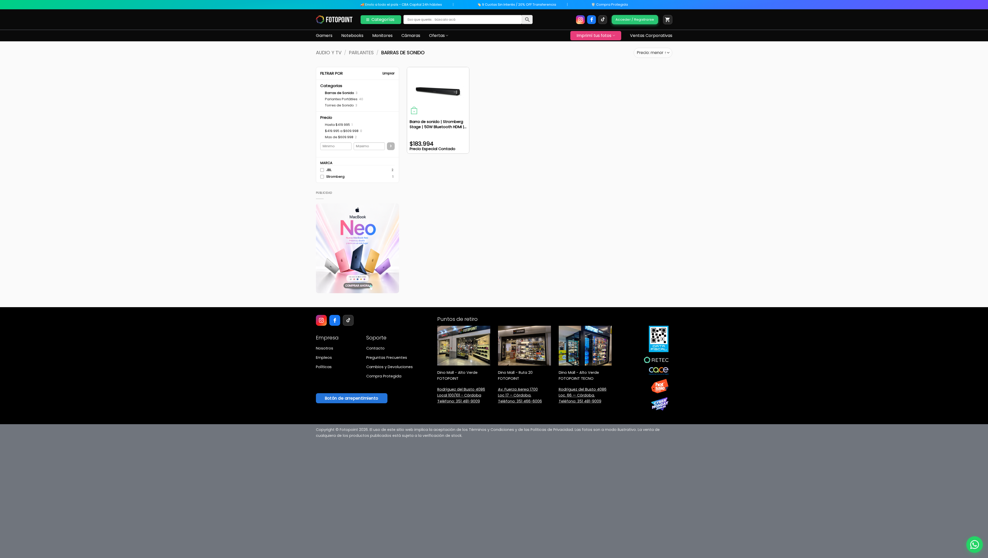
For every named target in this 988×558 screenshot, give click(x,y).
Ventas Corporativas (651, 35)
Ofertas (437, 35)
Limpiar (389, 73)
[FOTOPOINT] (334, 20)
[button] (667, 19)
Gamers (324, 35)
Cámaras (410, 35)
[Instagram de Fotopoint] (580, 19)
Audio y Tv (328, 52)
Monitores (382, 35)
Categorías (382, 19)
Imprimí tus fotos (594, 35)
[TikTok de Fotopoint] (602, 19)
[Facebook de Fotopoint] (591, 19)
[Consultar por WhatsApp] (974, 544)
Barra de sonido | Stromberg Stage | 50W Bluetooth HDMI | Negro (437, 124)
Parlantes (361, 52)
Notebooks (352, 35)
